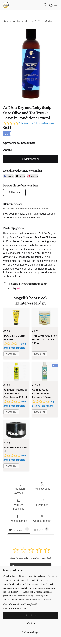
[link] (30, 631)
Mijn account (42, 488)
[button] (6, 5)
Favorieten (42, 504)
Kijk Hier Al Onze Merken (38, 21)
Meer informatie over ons (14, 608)
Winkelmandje (18, 520)
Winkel (16, 21)
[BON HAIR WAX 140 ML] (16, 429)
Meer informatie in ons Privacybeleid (20, 604)
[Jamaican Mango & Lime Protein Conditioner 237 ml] (16, 371)
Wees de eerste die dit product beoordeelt (31, 558)
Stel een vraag (47, 123)
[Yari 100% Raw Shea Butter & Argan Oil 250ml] (45, 317)
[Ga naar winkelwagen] (52, 5)
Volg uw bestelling (18, 506)
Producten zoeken (19, 490)
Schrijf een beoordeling (29, 123)
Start (6, 21)
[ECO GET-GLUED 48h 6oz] (16, 317)
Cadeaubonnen (42, 520)
